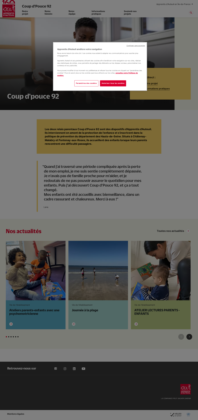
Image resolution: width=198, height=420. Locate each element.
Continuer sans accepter (136, 46)
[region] (100, 66)
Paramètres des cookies (86, 83)
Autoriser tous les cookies (113, 83)
